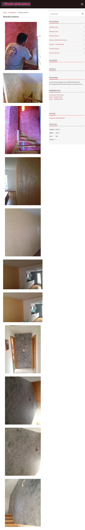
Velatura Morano (54, 53)
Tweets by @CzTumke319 (57, 118)
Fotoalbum (12, 12)
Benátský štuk (53, 31)
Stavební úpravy (54, 49)
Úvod (5, 12)
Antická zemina (54, 36)
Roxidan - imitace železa (56, 44)
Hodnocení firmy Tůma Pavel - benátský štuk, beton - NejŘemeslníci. (56, 97)
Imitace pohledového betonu (58, 40)
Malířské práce (53, 27)
